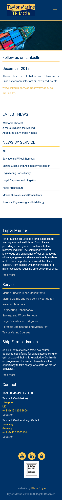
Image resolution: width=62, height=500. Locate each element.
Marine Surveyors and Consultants (22, 195)
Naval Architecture (12, 188)
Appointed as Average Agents (19, 133)
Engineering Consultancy (16, 173)
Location (7, 415)
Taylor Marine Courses (16, 332)
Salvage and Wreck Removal (18, 159)
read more (8, 275)
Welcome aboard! (12, 123)
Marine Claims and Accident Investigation (26, 166)
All (3, 151)
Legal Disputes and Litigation (19, 180)
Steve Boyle (38, 488)
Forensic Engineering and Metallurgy (23, 202)
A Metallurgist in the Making (18, 128)
